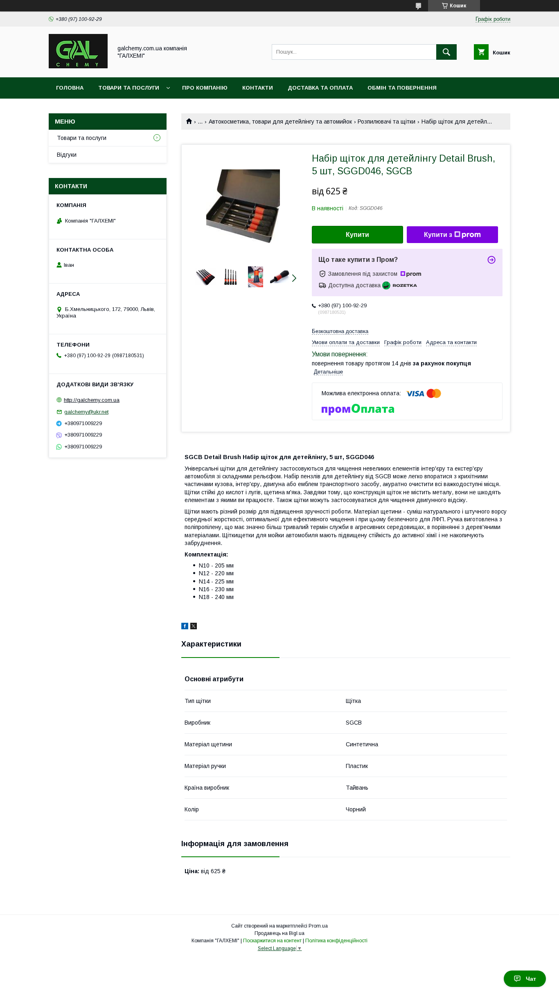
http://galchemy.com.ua (91, 400)
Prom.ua (318, 926)
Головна (69, 88)
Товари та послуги (128, 88)
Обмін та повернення (402, 88)
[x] (193, 627)
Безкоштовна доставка (340, 331)
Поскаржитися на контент (272, 941)
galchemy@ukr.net (86, 412)
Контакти (257, 88)
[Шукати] (446, 52)
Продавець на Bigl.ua (279, 933)
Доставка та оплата (320, 88)
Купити (357, 234)
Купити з (438, 234)
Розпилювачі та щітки (386, 121)
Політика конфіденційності (336, 941)
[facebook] (184, 627)
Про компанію (205, 88)
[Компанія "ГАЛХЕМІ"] (78, 66)
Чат (531, 978)
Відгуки (67, 154)
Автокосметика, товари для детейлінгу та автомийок (280, 121)
